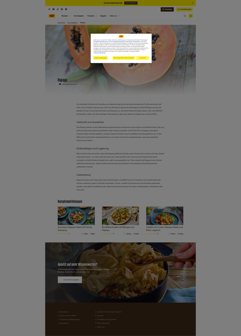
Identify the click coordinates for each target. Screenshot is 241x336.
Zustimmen (142, 58)
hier (100, 51)
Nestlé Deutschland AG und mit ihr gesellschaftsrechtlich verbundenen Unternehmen (117, 41)
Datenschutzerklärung (99, 53)
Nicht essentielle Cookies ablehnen (124, 58)
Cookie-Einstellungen (100, 58)
